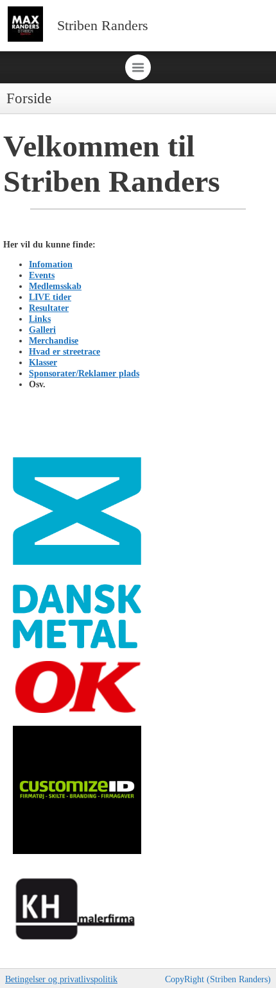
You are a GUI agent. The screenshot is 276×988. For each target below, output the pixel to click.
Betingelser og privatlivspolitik (61, 979)
